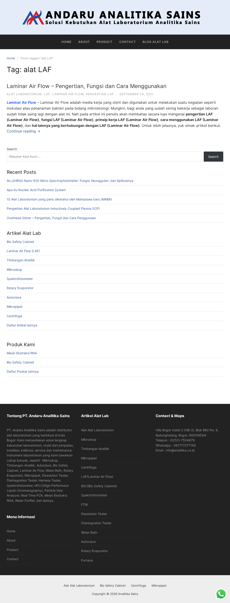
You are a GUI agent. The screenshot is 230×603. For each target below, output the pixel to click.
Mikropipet (14, 306)
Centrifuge (14, 316)
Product (105, 42)
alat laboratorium (24, 94)
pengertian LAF (100, 94)
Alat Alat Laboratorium (97, 430)
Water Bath (89, 532)
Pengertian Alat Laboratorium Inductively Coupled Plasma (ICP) (53, 208)
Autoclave (14, 297)
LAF (47, 94)
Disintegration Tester (96, 523)
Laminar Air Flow (68, 94)
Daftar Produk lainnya (23, 371)
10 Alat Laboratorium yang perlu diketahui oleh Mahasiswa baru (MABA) (59, 199)
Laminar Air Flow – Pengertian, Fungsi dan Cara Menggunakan (86, 86)
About (84, 42)
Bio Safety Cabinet (20, 242)
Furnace (87, 560)
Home (66, 42)
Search (12, 149)
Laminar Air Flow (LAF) (23, 251)
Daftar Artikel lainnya (22, 325)
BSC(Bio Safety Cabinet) (99, 486)
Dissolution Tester (94, 514)
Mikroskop (14, 269)
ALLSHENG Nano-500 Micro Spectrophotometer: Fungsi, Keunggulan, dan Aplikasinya (70, 181)
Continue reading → (23, 131)
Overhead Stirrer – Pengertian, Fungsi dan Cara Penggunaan (51, 218)
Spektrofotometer (20, 279)
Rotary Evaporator (20, 288)
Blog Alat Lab (156, 42)
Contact (127, 42)
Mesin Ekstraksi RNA (22, 353)
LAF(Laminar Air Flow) (97, 476)
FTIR (84, 504)
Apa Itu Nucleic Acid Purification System (36, 190)
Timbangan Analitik (21, 260)
